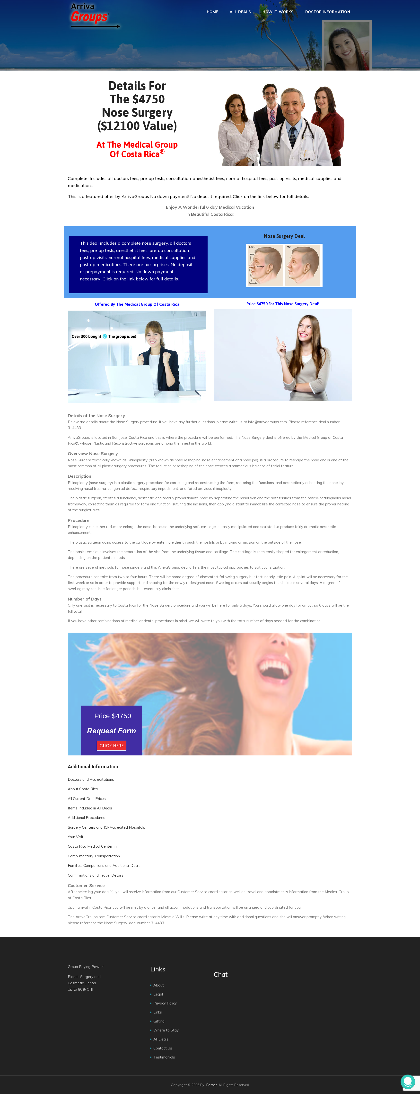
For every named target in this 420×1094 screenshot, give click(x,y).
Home (212, 11)
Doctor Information (327, 11)
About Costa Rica (83, 789)
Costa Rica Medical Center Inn (93, 846)
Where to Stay (166, 1030)
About (158, 985)
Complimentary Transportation (94, 856)
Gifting (159, 1021)
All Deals (240, 11)
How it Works (277, 11)
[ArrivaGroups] (95, 15)
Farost (211, 1085)
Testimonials (164, 1057)
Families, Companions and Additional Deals (104, 865)
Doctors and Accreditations (91, 779)
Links (157, 1012)
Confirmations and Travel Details (95, 875)
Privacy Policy (165, 1003)
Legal (158, 994)
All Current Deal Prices (87, 798)
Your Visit (75, 836)
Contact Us (162, 1048)
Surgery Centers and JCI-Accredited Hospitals (106, 827)
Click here (111, 746)
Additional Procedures (86, 817)
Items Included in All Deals (90, 808)
